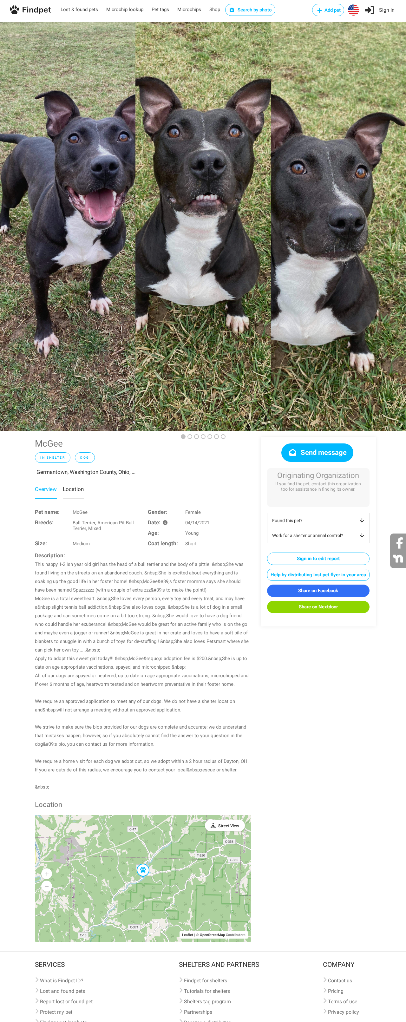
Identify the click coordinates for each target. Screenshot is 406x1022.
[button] (139, 864)
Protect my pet (56, 1012)
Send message (323, 452)
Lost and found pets (62, 991)
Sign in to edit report (318, 558)
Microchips (189, 9)
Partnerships (198, 1012)
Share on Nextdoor (318, 607)
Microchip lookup (124, 9)
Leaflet (187, 935)
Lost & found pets (79, 9)
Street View (228, 825)
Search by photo (254, 10)
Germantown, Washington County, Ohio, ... (85, 472)
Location (73, 489)
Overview (46, 489)
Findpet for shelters (205, 981)
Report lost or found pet (66, 1002)
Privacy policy (343, 1012)
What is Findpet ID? (61, 981)
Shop (214, 9)
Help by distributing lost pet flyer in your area (318, 575)
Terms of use (342, 1002)
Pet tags (160, 9)
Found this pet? (287, 520)
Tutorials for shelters (207, 991)
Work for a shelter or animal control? (307, 535)
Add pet (332, 10)
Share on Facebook (318, 590)
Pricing (336, 991)
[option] (67, 226)
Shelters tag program (207, 1002)
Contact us (340, 981)
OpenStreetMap (212, 935)
